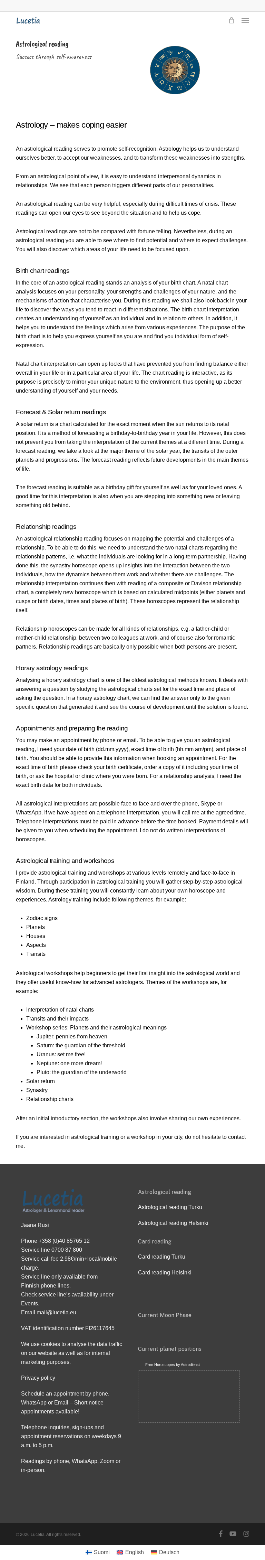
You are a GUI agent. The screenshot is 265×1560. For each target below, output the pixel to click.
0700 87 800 (66, 1250)
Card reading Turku (161, 1257)
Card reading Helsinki (165, 1272)
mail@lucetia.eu (56, 1312)
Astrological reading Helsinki (173, 1223)
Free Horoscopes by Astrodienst (172, 1365)
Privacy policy (38, 1378)
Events (29, 1303)
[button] (245, 20)
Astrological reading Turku (170, 1207)
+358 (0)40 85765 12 (64, 1241)
